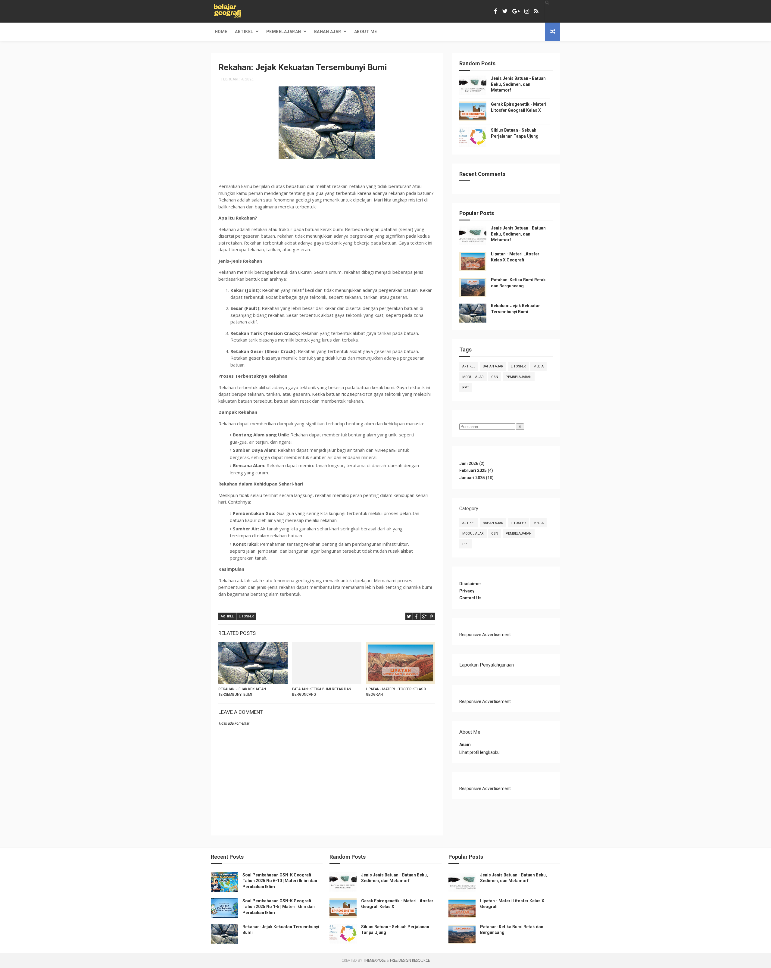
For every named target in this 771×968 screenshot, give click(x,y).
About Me (365, 31)
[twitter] (504, 11)
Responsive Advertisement (485, 634)
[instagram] (526, 11)
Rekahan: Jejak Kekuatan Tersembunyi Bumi (242, 692)
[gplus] (515, 11)
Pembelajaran (283, 31)
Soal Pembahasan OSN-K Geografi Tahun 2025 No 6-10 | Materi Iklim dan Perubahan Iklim (279, 881)
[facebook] (495, 11)
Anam (465, 744)
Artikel (244, 31)
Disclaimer (470, 583)
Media (538, 366)
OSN (494, 377)
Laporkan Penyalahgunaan (486, 665)
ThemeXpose (374, 960)
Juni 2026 (468, 463)
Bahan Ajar (327, 31)
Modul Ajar (473, 377)
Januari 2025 (472, 477)
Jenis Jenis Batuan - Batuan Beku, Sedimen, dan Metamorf (518, 84)
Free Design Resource (410, 960)
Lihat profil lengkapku (479, 752)
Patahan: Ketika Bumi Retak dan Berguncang (321, 692)
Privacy (466, 591)
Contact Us (470, 597)
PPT (465, 387)
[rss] (536, 11)
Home (221, 31)
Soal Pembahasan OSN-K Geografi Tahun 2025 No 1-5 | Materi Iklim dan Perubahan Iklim (278, 906)
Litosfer (246, 616)
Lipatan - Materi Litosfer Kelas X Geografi (396, 692)
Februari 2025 (473, 470)
